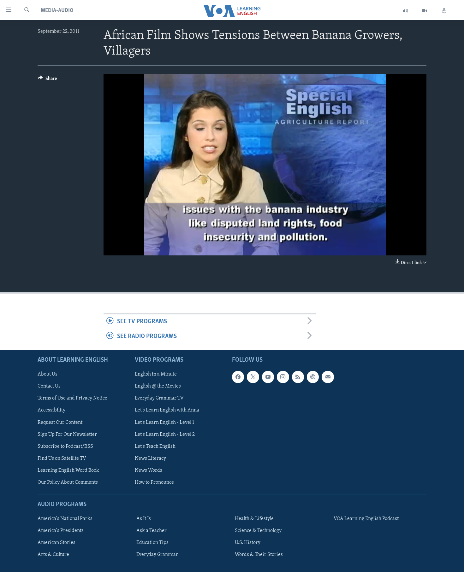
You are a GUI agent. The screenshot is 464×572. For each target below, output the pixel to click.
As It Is (143, 518)
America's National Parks (65, 518)
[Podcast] (313, 377)
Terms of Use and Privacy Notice (72, 398)
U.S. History (247, 542)
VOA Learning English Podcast (366, 518)
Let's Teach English (155, 446)
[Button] (47, 80)
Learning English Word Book (68, 470)
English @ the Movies (158, 386)
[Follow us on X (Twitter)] (253, 377)
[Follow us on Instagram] (283, 377)
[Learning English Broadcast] (405, 11)
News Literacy (150, 458)
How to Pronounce (154, 482)
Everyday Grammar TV (159, 398)
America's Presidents (61, 530)
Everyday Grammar (157, 554)
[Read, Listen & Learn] (444, 11)
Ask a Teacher (151, 530)
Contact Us (49, 386)
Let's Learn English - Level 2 (165, 434)
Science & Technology (258, 530)
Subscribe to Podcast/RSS (65, 446)
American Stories (56, 542)
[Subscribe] (328, 377)
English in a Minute (156, 374)
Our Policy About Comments (68, 482)
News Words (148, 470)
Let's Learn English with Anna (167, 410)
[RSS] (298, 377)
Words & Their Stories (259, 554)
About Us (47, 374)
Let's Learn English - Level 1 (164, 422)
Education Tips (152, 542)
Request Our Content (60, 422)
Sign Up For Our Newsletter (67, 434)
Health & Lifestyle (254, 518)
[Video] (424, 11)
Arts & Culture (53, 554)
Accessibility (51, 410)
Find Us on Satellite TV (62, 458)
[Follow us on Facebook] (238, 377)
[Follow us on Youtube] (268, 377)
